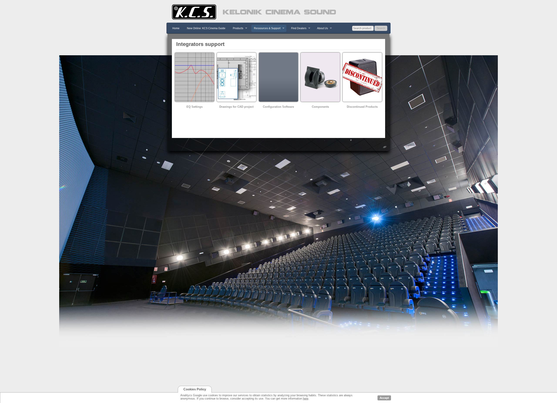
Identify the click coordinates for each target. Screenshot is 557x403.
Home (176, 28)
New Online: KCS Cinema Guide (206, 28)
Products (236, 28)
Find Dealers (297, 28)
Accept (384, 398)
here (305, 398)
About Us (321, 28)
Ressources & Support (265, 28)
